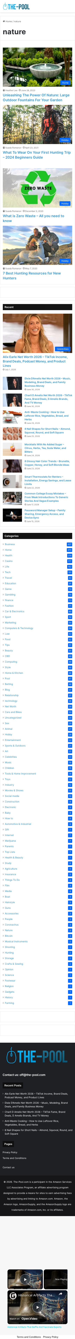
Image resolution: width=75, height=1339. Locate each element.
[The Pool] (17, 6)
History (9, 997)
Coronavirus (11, 924)
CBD (7, 656)
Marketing (10, 622)
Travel (8, 577)
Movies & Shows (14, 790)
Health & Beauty (14, 857)
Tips (7, 645)
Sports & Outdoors (15, 745)
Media (8, 891)
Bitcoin (9, 935)
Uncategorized (13, 717)
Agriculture (11, 868)
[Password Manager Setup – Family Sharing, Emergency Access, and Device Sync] (12, 515)
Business (10, 544)
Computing (11, 661)
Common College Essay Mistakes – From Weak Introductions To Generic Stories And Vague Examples (46, 497)
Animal (8, 728)
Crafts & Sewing (14, 963)
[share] (60, 1294)
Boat (7, 896)
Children (9, 768)
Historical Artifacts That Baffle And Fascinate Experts (37, 1295)
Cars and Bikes (13, 712)
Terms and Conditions (14, 1158)
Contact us (8, 1167)
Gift (7, 829)
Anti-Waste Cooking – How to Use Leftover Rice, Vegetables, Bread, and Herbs (47, 415)
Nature (9, 930)
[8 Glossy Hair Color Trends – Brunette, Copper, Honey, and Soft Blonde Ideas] (12, 466)
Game (8, 589)
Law (7, 633)
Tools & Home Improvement (20, 773)
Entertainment (13, 740)
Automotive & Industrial (18, 824)
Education (10, 583)
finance (9, 600)
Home (8, 21)
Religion (9, 986)
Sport (8, 617)
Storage (9, 958)
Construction (12, 801)
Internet (9, 835)
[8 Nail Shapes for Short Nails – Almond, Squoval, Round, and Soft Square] (12, 433)
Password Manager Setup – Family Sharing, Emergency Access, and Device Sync (45, 514)
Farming (9, 1003)
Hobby (8, 734)
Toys (7, 779)
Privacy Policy (10, 1152)
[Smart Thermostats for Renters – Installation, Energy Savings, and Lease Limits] (12, 481)
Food (7, 639)
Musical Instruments (16, 941)
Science (9, 975)
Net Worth (10, 706)
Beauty (9, 650)
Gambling (10, 594)
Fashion (9, 605)
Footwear (10, 980)
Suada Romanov (13, 147)
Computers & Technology (19, 628)
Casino (9, 561)
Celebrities (11, 756)
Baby (8, 812)
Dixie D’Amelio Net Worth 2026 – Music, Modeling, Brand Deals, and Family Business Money (48, 382)
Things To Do (12, 880)
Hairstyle (10, 902)
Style (8, 667)
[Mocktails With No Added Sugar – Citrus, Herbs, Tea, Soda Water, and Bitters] (12, 449)
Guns (8, 907)
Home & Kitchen (14, 673)
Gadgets (9, 991)
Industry (9, 784)
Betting (9, 684)
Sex (7, 723)
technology (11, 700)
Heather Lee (11, 90)
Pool (7, 678)
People (9, 919)
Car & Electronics (14, 611)
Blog (7, 689)
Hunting (9, 952)
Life (7, 566)
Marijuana (10, 840)
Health (8, 555)
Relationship (11, 695)
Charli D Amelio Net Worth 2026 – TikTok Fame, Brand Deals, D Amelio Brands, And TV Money (48, 399)
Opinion (9, 969)
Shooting (10, 947)
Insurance (10, 874)
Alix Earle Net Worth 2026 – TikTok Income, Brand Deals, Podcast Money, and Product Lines (35, 361)
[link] (13, 1295)
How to (9, 818)
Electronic (10, 807)
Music (8, 762)
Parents (9, 846)
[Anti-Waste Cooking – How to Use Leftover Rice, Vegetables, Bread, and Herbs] (12, 416)
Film (7, 885)
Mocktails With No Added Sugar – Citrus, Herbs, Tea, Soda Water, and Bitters (45, 448)
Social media (12, 796)
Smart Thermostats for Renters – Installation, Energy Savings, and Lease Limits (48, 480)
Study (8, 863)
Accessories (11, 913)
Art (6, 751)
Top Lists (10, 852)
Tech (7, 572)
